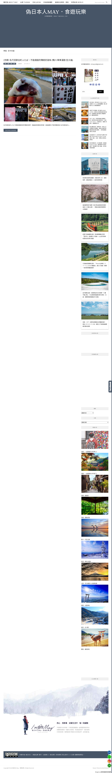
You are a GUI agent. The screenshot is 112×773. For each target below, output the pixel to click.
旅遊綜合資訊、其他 (62, 2)
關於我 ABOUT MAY (11, 2)
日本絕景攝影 (47, 2)
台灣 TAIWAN (25, 2)
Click (110, 386)
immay (20, 63)
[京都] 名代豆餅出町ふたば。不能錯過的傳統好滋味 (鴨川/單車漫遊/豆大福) (38, 60)
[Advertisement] (56, 30)
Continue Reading (10, 130)
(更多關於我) (86, 732)
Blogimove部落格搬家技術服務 (103, 772)
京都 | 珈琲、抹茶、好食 (9, 63)
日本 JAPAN (37, 2)
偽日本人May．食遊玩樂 (56, 12)
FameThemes (105, 768)
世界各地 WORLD (77, 2)
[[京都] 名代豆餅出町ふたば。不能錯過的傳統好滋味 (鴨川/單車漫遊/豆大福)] (40, 94)
